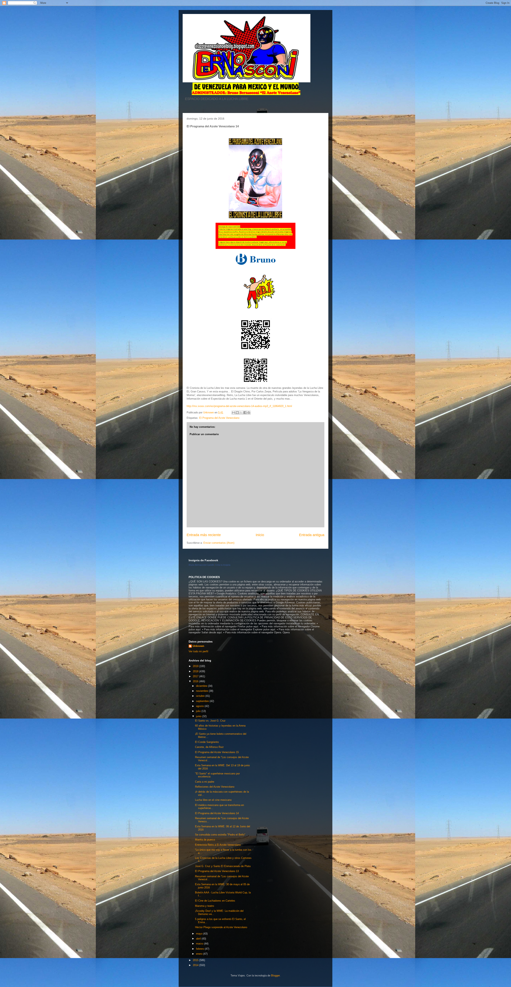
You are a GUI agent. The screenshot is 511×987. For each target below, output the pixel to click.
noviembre (202, 690)
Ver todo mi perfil (198, 651)
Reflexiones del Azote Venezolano (214, 786)
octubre (200, 695)
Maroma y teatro (204, 905)
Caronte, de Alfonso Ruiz (209, 746)
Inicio (260, 535)
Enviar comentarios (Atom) (218, 542)
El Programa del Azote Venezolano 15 (217, 752)
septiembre (203, 701)
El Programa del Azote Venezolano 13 (217, 871)
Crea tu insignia (222, 565)
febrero (200, 948)
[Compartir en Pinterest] (249, 413)
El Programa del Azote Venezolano (219, 417)
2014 (196, 965)
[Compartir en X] (241, 413)
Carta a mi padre (204, 781)
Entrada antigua (311, 535)
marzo (200, 943)
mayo (199, 933)
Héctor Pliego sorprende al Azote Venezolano (221, 927)
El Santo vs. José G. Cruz (210, 720)
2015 (196, 960)
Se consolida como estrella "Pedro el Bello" (220, 834)
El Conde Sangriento (207, 741)
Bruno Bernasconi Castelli (201, 565)
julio (198, 711)
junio (199, 716)
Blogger (275, 975)
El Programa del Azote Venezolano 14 (217, 813)
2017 (196, 676)
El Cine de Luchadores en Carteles (215, 900)
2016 (196, 681)
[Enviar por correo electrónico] (234, 413)
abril (199, 938)
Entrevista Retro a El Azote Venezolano (218, 844)
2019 (196, 666)
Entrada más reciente (204, 535)
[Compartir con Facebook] (245, 413)
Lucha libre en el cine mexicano (213, 799)
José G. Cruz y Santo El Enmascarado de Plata (223, 866)
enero (199, 953)
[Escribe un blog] (237, 413)
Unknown (198, 645)
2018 (196, 671)
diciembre (202, 685)
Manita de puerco (205, 839)
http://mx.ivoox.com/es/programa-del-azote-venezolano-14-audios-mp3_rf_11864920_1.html (239, 406)
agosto (200, 706)
